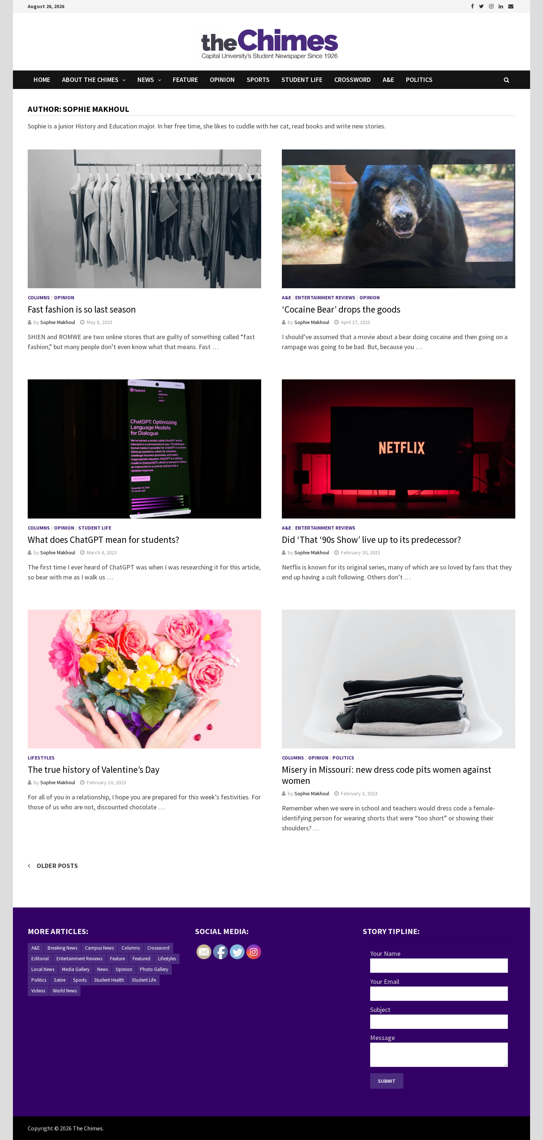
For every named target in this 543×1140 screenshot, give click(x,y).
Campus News (99, 948)
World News (65, 991)
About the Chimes (90, 79)
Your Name (385, 953)
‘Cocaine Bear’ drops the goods (341, 309)
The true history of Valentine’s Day (94, 769)
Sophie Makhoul (57, 322)
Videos (38, 991)
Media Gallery (75, 969)
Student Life (301, 79)
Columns (39, 297)
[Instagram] (492, 5)
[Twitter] (482, 5)
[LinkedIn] (501, 5)
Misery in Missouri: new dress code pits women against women (386, 775)
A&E (388, 79)
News (145, 79)
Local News (42, 969)
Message (382, 1037)
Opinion (222, 79)
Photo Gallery (154, 969)
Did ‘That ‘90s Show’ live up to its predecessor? (371, 539)
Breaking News (62, 948)
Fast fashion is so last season (82, 309)
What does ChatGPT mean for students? (103, 539)
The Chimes (88, 1128)
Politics (419, 79)
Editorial (40, 958)
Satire (59, 980)
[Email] (510, 5)
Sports (258, 79)
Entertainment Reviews (325, 297)
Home (42, 79)
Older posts (57, 865)
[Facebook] (473, 5)
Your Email (384, 981)
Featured (141, 958)
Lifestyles (41, 757)
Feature (185, 79)
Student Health (109, 980)
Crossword (352, 79)
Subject (380, 1009)
